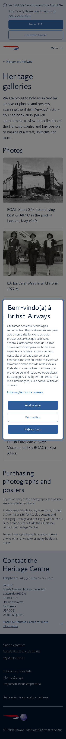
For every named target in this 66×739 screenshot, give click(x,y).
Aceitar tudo (33, 405)
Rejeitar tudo (33, 429)
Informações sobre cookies (25, 392)
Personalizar (33, 417)
